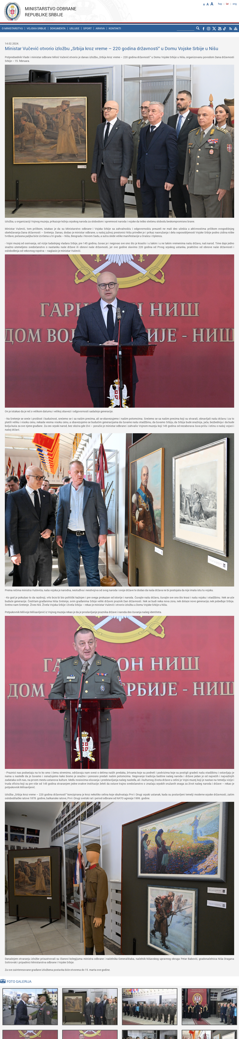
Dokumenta (58, 28)
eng (235, 3)
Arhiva (100, 28)
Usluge (74, 28)
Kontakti (115, 28)
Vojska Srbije (36, 28)
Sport (87, 28)
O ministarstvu (12, 28)
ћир (220, 3)
